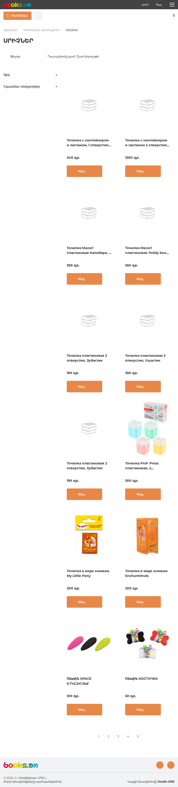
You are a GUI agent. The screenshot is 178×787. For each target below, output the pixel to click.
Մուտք (154, 16)
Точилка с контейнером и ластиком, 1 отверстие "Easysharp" (88, 143)
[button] (75, 56)
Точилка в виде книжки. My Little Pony (88, 573)
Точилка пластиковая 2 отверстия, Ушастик (145, 358)
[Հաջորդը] (147, 736)
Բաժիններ (19, 15)
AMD (145, 4)
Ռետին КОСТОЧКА (141, 679)
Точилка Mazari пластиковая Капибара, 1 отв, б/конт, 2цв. (88, 250)
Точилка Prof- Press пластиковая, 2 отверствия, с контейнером (142, 466)
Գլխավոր (10, 30)
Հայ (159, 4)
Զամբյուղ (173, 16)
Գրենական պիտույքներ (41, 30)
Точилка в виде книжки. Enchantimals (146, 573)
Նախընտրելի (161, 16)
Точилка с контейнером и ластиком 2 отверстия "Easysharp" (146, 143)
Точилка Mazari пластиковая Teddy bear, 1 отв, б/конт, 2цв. (146, 250)
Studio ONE (166, 781)
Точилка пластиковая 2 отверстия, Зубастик (87, 358)
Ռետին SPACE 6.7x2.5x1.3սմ (79, 681)
